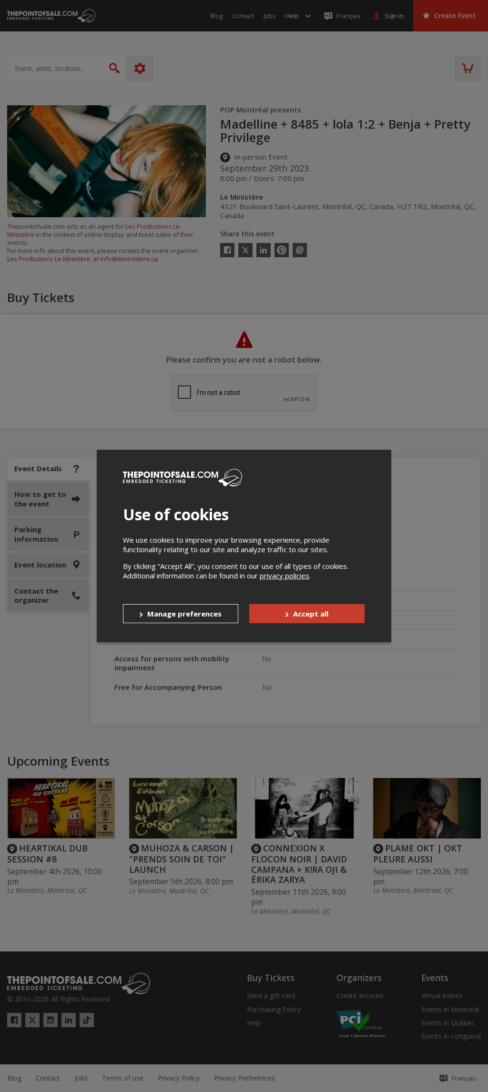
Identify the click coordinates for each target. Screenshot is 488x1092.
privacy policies (284, 575)
